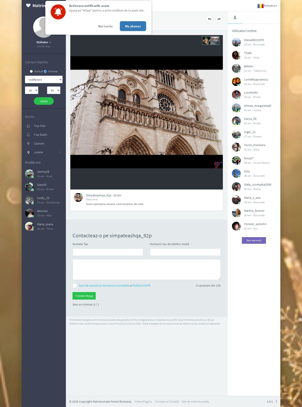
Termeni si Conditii (167, 401)
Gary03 (41, 185)
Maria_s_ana (252, 198)
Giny (247, 171)
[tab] (235, 17)
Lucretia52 (251, 92)
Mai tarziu (105, 26)
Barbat (38, 71)
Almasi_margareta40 (257, 106)
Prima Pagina (143, 401)
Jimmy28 (43, 172)
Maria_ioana (45, 224)
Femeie (53, 71)
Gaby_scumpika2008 (257, 184)
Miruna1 (42, 211)
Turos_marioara (254, 145)
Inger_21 (250, 132)
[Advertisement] (254, 317)
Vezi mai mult (254, 240)
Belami (248, 66)
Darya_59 (250, 119)
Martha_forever (254, 211)
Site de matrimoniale (195, 401)
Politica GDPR (141, 285)
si (114, 285)
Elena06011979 (254, 40)
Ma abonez (133, 26)
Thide (248, 53)
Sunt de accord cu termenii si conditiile (104, 285)
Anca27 (249, 158)
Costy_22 (43, 198)
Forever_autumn (255, 224)
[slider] (211, 40)
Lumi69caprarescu (256, 79)
